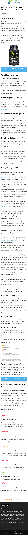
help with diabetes (7, 240)
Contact (20, 531)
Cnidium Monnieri (5, 177)
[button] (26, 2)
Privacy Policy (15, 531)
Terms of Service (9, 531)
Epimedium (4, 254)
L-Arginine (3, 210)
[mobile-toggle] (2, 2)
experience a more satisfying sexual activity (13, 160)
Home (2, 4)
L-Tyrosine (3, 288)
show (8, 13)
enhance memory (7, 206)
